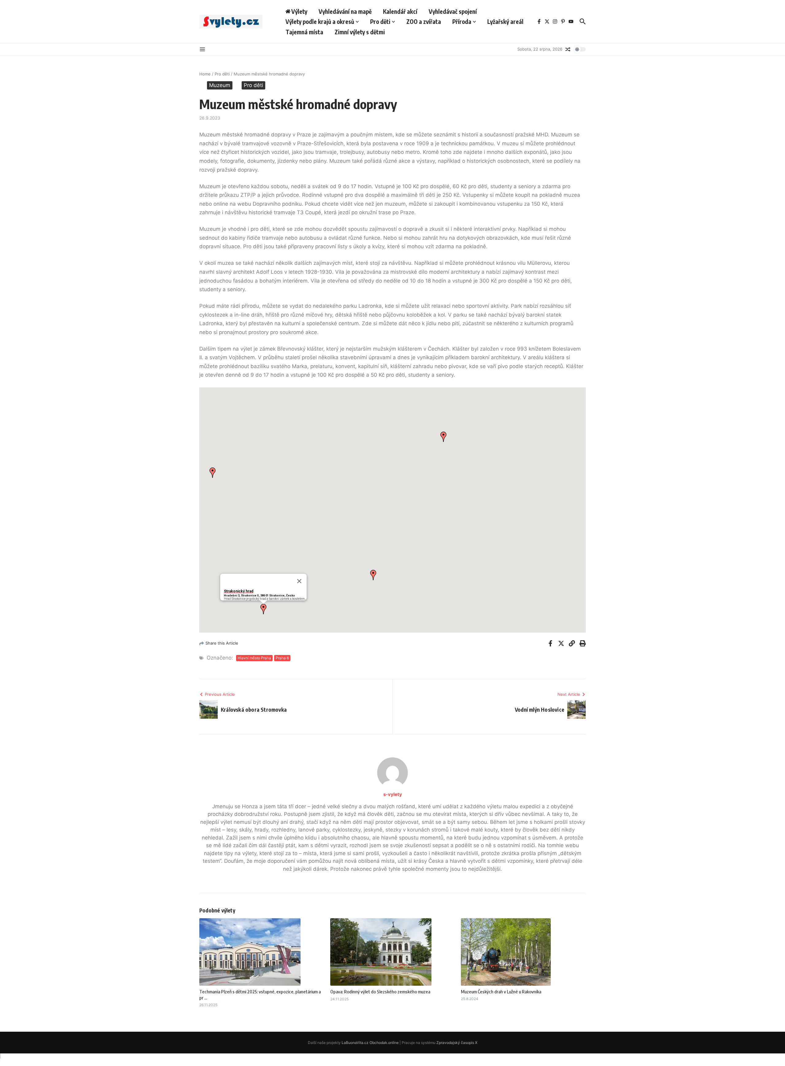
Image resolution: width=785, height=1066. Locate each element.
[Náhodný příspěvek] (567, 49)
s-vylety (392, 794)
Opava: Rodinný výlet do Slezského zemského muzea (380, 991)
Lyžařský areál (505, 21)
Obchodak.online (384, 1042)
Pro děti (380, 21)
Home (205, 73)
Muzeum (219, 85)
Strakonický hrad (238, 591)
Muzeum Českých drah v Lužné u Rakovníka (501, 991)
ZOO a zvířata (423, 21)
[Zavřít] (299, 581)
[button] (263, 609)
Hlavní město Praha (254, 658)
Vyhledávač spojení (453, 11)
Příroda (461, 21)
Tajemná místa (304, 32)
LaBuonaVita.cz (355, 1042)
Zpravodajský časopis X (456, 1042)
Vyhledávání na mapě (345, 11)
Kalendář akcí (400, 11)
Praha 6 (282, 658)
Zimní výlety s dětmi (360, 32)
